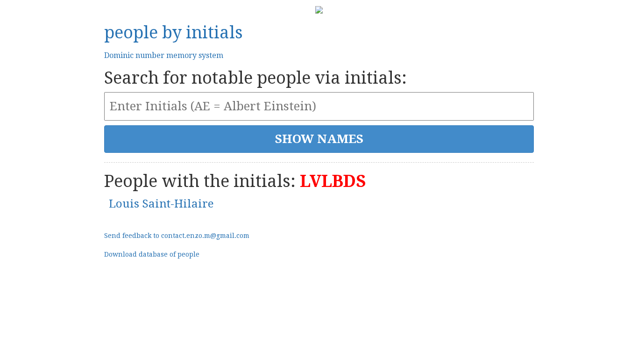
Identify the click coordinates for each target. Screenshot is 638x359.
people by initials (173, 32)
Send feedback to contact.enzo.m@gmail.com (176, 235)
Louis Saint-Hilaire (161, 203)
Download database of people (151, 254)
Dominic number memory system (163, 55)
